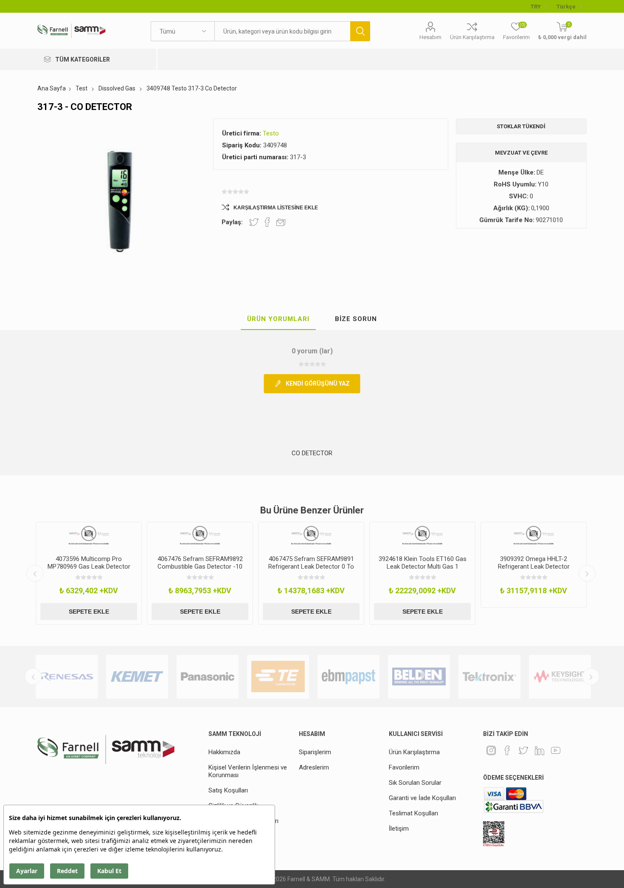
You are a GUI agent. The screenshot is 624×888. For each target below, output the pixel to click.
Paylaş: (232, 222)
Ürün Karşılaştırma (472, 37)
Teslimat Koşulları (413, 813)
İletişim (399, 828)
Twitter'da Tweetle (254, 222)
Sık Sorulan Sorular (415, 783)
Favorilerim (404, 767)
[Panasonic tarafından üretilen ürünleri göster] (207, 676)
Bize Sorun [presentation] (356, 319)
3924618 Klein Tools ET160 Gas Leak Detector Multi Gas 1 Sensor (423, 566)
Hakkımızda (224, 752)
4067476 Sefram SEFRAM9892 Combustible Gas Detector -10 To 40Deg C (200, 566)
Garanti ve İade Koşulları (422, 798)
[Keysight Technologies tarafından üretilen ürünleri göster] (560, 676)
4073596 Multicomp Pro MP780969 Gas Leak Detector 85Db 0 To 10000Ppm (89, 566)
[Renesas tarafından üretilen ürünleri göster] (66, 676)
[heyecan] (523, 750)
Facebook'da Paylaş (267, 222)
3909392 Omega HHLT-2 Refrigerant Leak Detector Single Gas (534, 566)
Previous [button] (34, 573)
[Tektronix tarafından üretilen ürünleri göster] (489, 676)
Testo (271, 133)
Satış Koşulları (228, 790)
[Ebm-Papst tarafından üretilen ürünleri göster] (348, 676)
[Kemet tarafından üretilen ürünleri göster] (137, 676)
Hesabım (430, 37)
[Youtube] (555, 750)
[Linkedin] (539, 750)
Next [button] (587, 573)
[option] (88, 573)
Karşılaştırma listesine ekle (275, 208)
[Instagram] (491, 750)
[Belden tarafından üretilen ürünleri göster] (419, 676)
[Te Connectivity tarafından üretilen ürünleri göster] (278, 676)
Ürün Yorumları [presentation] (278, 319)
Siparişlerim (315, 752)
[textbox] (282, 31)
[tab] (278, 319)
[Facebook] (507, 750)
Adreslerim (314, 767)
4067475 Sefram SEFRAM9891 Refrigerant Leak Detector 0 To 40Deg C (311, 566)
